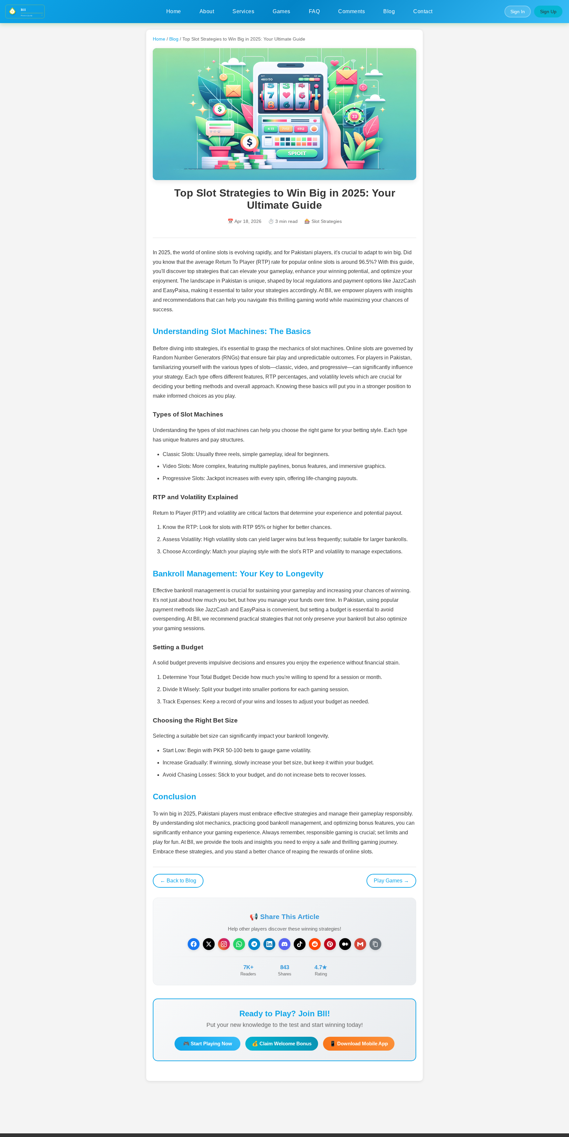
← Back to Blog (178, 880)
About (207, 11)
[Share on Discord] (284, 944)
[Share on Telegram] (254, 944)
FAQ (314, 11)
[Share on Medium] (345, 944)
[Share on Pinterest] (330, 944)
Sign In (517, 11)
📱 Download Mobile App (359, 1043)
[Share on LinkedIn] (269, 944)
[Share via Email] (360, 944)
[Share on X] (209, 944)
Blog (389, 11)
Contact (423, 11)
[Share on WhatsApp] (239, 944)
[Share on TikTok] (300, 944)
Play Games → (391, 880)
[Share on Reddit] (315, 944)
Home (173, 11)
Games (281, 11)
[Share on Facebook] (194, 944)
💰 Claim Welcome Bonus (282, 1043)
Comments (351, 11)
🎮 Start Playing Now (207, 1043)
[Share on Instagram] (224, 944)
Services (243, 11)
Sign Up (548, 11)
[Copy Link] (375, 944)
